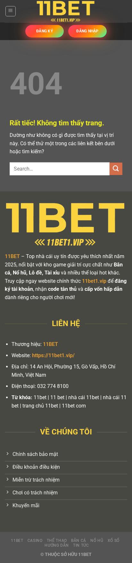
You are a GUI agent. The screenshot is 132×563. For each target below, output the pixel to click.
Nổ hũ (96, 540)
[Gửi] (116, 169)
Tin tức (81, 545)
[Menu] (10, 11)
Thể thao (57, 540)
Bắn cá (78, 540)
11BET (17, 540)
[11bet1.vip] (66, 11)
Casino (35, 540)
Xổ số (114, 540)
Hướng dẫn (57, 545)
